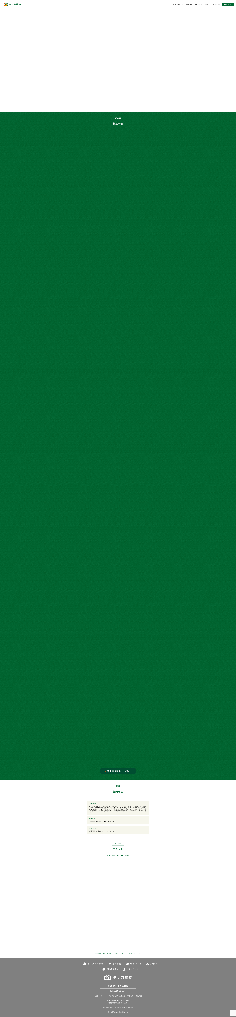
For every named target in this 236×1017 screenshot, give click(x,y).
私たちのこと (198, 4)
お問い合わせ (228, 4)
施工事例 (189, 4)
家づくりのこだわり (178, 4)
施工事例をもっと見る (118, 771)
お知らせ (207, 4)
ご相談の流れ (216, 4)
